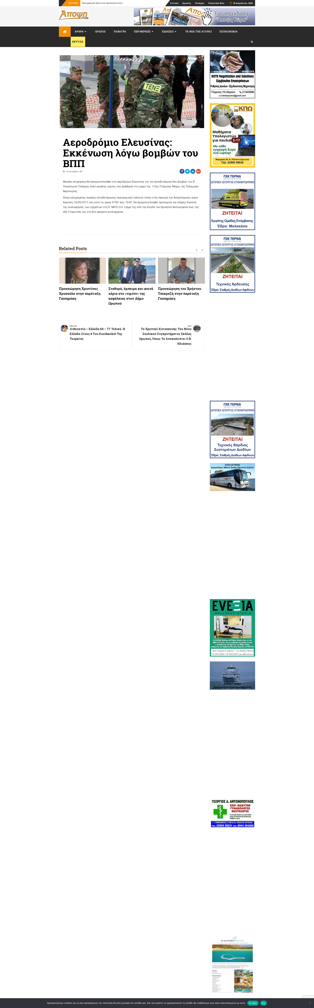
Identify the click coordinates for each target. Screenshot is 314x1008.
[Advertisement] (232, 347)
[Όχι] (310, 1003)
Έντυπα (174, 3)
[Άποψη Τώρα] (65, 32)
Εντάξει (253, 1003)
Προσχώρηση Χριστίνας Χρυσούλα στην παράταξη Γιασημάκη (79, 293)
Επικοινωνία (229, 31)
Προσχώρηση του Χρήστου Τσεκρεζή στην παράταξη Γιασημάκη (179, 293)
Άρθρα (79, 31)
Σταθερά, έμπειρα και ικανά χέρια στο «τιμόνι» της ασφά (110, 3)
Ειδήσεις (168, 31)
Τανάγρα (199, 3)
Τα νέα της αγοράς (198, 31)
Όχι (263, 1003)
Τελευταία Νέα (216, 3)
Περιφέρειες (142, 31)
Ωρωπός (186, 3)
